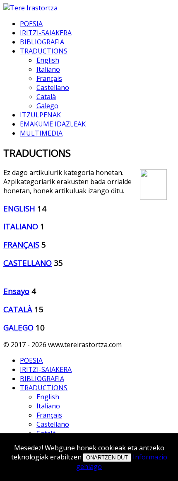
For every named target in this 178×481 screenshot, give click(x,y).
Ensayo (16, 291)
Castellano (52, 87)
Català (46, 96)
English (47, 60)
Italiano (48, 69)
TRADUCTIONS (43, 51)
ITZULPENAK (40, 114)
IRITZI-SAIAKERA (46, 32)
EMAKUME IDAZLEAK (53, 124)
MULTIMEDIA (41, 133)
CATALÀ (17, 309)
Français (49, 78)
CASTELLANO (27, 263)
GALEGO (18, 327)
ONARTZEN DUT (107, 457)
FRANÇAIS (21, 244)
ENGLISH (19, 208)
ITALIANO (20, 226)
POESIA (31, 23)
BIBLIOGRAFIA (42, 41)
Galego (47, 105)
